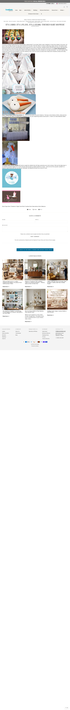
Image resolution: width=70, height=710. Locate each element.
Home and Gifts (5, 333)
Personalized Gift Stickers (32, 22)
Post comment (35, 236)
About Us (17, 331)
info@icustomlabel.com (61, 331)
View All (4, 338)
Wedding (4, 336)
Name (3, 219)
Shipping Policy (45, 335)
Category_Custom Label (29, 21)
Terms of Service (49, 240)
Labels (3, 331)
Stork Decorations (33, 206)
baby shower (6, 21)
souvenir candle (58, 166)
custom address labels (45, 21)
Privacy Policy (40, 240)
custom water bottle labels (61, 21)
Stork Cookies (25, 206)
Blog (16, 335)
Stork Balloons (42, 206)
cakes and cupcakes (12, 21)
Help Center (44, 331)
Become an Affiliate (33, 331)
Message (5, 225)
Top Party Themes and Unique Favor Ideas (36, 19)
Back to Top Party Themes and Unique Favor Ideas (36, 249)
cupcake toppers (37, 21)
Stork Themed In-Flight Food (15, 206)
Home (25, 19)
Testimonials (18, 333)
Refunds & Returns (46, 333)
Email (37, 219)
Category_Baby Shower (21, 21)
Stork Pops (5, 206)
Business (4, 335)
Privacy (44, 336)
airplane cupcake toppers (10, 166)
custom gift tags (53, 21)
